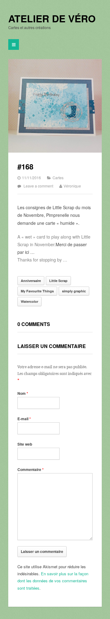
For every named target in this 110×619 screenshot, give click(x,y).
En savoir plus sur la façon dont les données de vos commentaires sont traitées (52, 581)
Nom (22, 393)
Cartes (58, 177)
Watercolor (29, 301)
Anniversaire (31, 280)
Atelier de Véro (52, 18)
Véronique (72, 185)
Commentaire (30, 469)
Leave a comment (38, 185)
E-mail (24, 418)
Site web (24, 444)
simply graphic (74, 291)
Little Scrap (58, 280)
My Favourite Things (37, 291)
